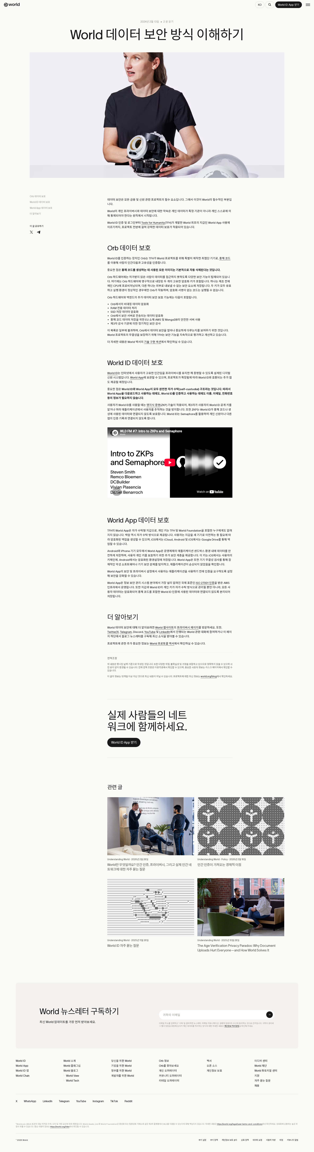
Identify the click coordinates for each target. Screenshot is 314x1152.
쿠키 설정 (202, 1140)
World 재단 (260, 1065)
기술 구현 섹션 (152, 341)
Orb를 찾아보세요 (169, 1065)
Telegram (126, 631)
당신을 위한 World (121, 1060)
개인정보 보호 (214, 1070)
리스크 (208, 667)
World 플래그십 (72, 1065)
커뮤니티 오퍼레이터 (170, 1075)
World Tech (72, 1080)
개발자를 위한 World (122, 1075)
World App (136, 377)
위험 (281, 1140)
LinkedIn (164, 631)
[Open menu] (308, 5)
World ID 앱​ (22, 1070)
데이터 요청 (257, 1140)
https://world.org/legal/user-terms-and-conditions (239, 1124)
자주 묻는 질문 (262, 1080)
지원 (256, 1075)
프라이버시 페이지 (188, 627)
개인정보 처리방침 (231, 1026)
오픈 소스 (212, 1065)
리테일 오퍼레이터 (169, 1080)
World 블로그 (70, 1070)
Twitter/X (113, 631)
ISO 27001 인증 (205, 582)
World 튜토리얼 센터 (265, 1070)
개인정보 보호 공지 (229, 1140)
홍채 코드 (224, 258)
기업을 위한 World (121, 1065)
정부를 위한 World (121, 1070)
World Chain (22, 1075)
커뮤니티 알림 (292, 1140)
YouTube (149, 631)
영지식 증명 (153, 405)
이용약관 (159, 667)
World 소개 (69, 1060)
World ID (112, 373)
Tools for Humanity (153, 222)
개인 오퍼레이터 (168, 1070)
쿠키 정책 (214, 1140)
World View (72, 1075)
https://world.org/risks (59, 1127)
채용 (256, 1085)
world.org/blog (209, 676)
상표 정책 (245, 1140)
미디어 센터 (260, 1060)
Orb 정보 (164, 1060)
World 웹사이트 (164, 627)
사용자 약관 (271, 1140)
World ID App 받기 (124, 742)
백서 (209, 1060)
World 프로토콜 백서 (162, 643)
